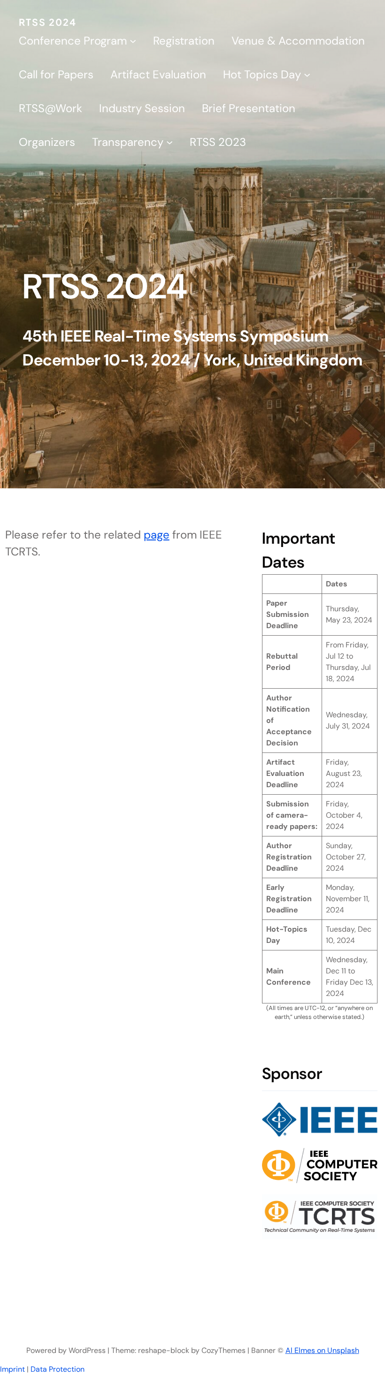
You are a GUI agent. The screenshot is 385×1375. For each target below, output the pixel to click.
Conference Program (73, 40)
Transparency (127, 142)
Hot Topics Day (262, 74)
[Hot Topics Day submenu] (307, 74)
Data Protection (58, 1369)
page (156, 534)
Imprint (12, 1369)
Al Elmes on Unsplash (322, 1350)
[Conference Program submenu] (133, 41)
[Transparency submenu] (169, 142)
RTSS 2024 (48, 22)
